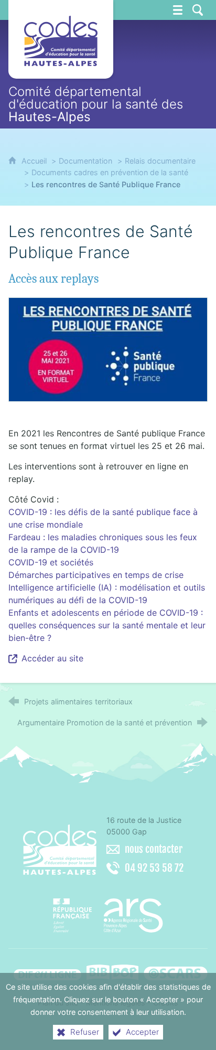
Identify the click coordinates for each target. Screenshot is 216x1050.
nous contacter (153, 849)
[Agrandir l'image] (107, 349)
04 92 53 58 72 (154, 868)
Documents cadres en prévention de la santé (109, 172)
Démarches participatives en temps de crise (95, 575)
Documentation (85, 160)
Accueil (35, 160)
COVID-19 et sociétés (50, 562)
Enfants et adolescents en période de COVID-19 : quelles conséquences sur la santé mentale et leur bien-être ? (107, 625)
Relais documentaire (160, 160)
